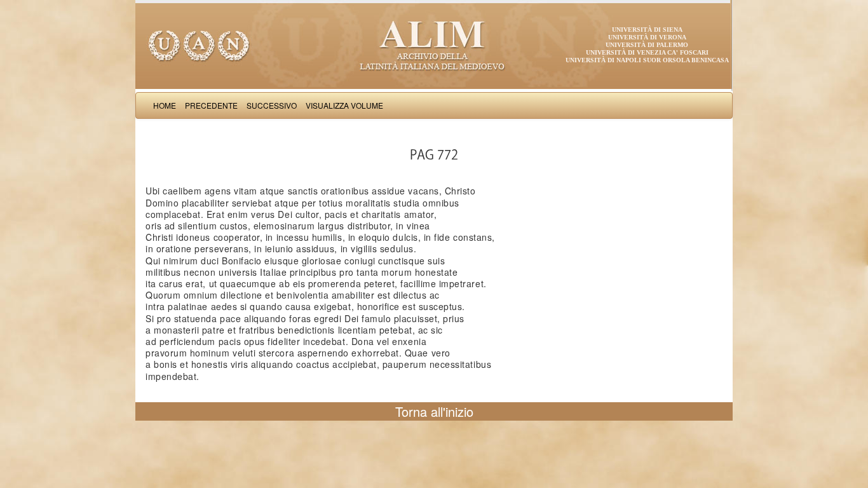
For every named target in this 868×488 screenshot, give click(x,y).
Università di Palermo (647, 44)
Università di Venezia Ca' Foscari (647, 52)
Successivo (272, 105)
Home (164, 105)
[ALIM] (434, 44)
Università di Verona (647, 37)
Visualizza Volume (344, 105)
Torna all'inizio (434, 411)
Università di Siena (647, 29)
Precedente (211, 105)
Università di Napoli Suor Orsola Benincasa (647, 60)
